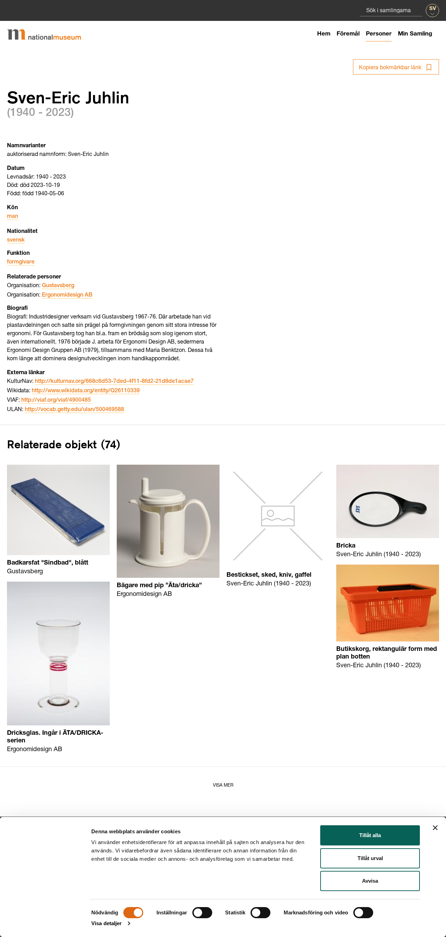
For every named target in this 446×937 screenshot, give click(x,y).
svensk (16, 240)
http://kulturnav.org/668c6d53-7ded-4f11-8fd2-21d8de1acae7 (114, 382)
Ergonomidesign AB (67, 295)
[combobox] (391, 10)
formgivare (20, 262)
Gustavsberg (58, 286)
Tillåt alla (370, 835)
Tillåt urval (370, 858)
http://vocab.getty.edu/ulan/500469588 (74, 410)
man (12, 217)
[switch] (202, 912)
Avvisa (370, 881)
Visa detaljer (106, 923)
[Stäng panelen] (435, 827)
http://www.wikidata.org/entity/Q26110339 (86, 391)
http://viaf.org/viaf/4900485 (56, 400)
